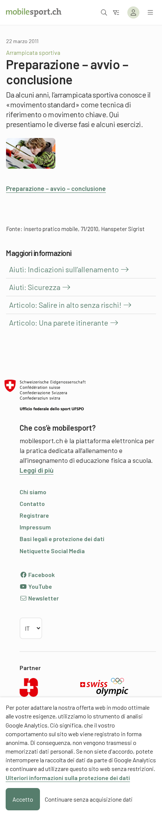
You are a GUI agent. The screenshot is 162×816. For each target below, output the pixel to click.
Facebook (41, 574)
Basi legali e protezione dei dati (62, 538)
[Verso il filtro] (116, 12)
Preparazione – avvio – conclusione (56, 188)
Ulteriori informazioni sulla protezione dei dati (68, 777)
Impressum (35, 527)
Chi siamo (33, 491)
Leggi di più (36, 470)
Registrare (34, 515)
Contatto (32, 503)
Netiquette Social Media (52, 550)
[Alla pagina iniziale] (33, 12)
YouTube (39, 586)
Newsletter (43, 598)
